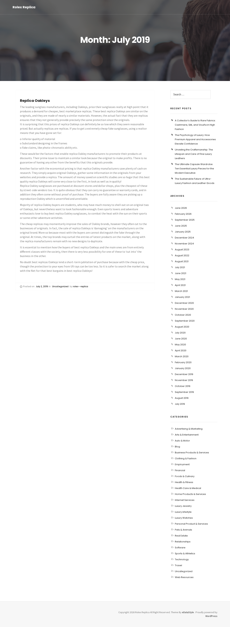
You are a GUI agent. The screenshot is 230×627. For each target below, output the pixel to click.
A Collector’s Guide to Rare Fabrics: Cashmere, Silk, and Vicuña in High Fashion (195, 125)
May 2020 (180, 344)
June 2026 (181, 208)
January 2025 (183, 231)
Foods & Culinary (184, 476)
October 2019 (182, 386)
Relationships (182, 541)
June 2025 (181, 225)
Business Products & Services (192, 452)
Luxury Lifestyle (183, 512)
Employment (182, 464)
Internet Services (184, 500)
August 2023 (182, 249)
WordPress (211, 616)
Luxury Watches (184, 518)
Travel (178, 565)
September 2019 (184, 392)
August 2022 (182, 255)
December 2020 (184, 303)
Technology (182, 559)
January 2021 (182, 297)
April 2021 (180, 285)
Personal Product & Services (191, 523)
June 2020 (181, 338)
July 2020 (180, 332)
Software (180, 547)
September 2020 (185, 320)
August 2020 (182, 326)
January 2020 (183, 368)
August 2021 (181, 261)
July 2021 (180, 267)
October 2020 (183, 315)
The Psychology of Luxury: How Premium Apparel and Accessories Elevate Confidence (195, 139)
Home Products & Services (190, 494)
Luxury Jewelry (183, 506)
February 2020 (183, 362)
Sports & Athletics (185, 553)
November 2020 (184, 309)
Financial (180, 470)
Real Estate (181, 535)
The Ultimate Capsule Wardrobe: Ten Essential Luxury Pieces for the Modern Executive (194, 169)
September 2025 (185, 220)
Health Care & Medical (188, 488)
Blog (177, 446)
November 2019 (184, 380)
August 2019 (181, 398)
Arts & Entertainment (187, 434)
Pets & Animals (183, 529)
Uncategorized (60, 286)
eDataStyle (188, 612)
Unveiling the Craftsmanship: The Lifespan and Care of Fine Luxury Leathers (194, 154)
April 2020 (180, 350)
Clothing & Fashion (185, 458)
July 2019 (180, 404)
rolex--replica (80, 286)
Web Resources (184, 577)
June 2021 (180, 273)
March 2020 (181, 356)
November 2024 (184, 243)
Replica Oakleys (35, 100)
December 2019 (184, 374)
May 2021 (180, 279)
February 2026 (183, 214)
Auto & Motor (182, 440)
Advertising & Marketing (189, 428)
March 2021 (181, 291)
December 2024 (184, 237)
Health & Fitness (184, 482)
